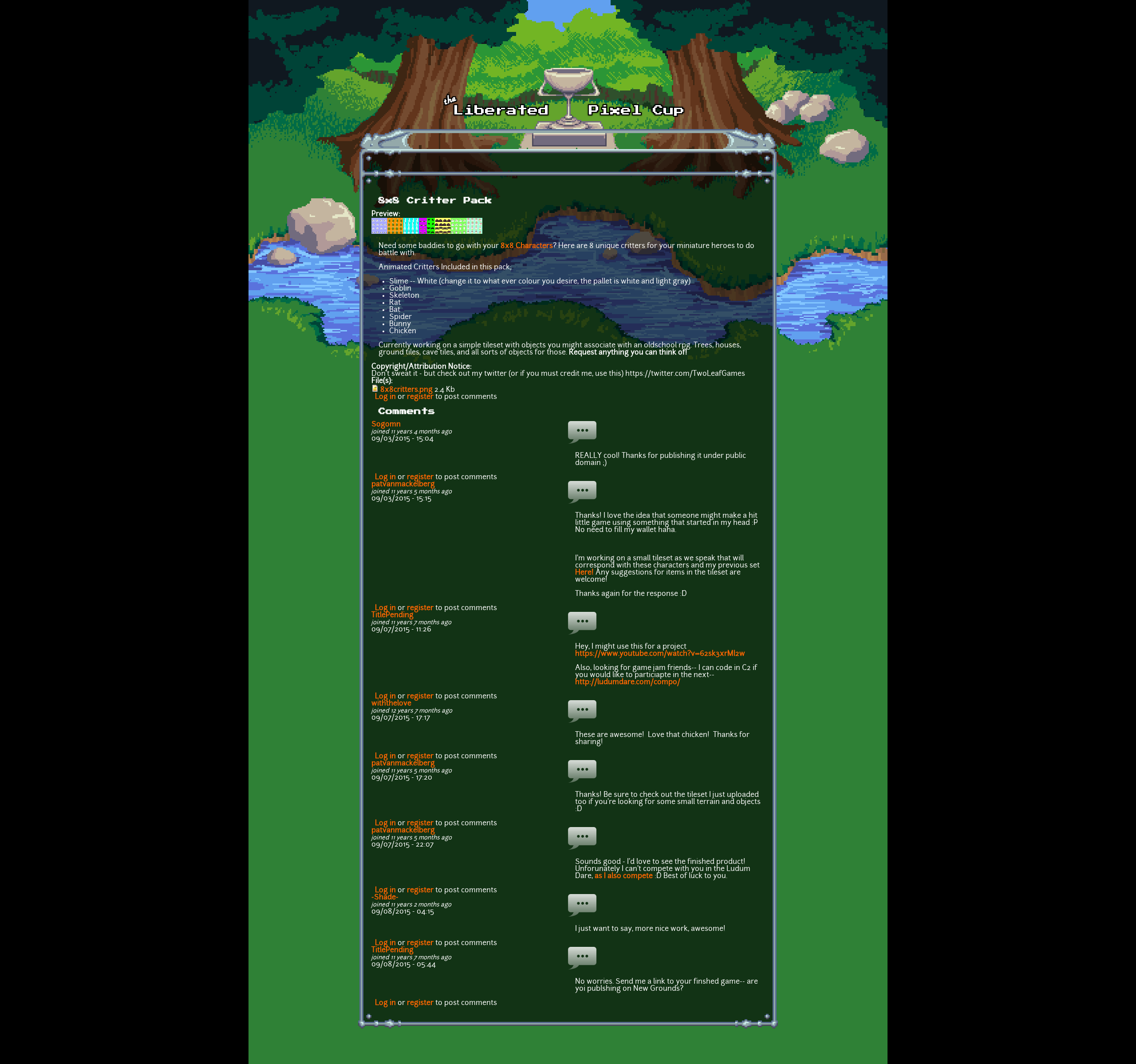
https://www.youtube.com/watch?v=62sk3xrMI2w (660, 654)
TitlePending (392, 615)
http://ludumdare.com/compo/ (628, 682)
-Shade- (384, 897)
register (420, 397)
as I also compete (624, 876)
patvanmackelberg (403, 484)
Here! (585, 572)
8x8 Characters (527, 246)
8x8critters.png (406, 390)
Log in (385, 397)
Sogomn (386, 424)
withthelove (391, 703)
